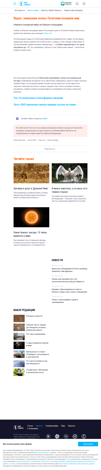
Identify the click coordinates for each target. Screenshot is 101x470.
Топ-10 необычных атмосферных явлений (38, 97)
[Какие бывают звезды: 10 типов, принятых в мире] (31, 217)
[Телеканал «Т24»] (83, 437)
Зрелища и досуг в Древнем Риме (31, 188)
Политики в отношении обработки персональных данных (62, 461)
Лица (63, 426)
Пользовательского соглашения (27, 461)
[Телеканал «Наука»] (48, 437)
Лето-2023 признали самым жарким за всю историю (45, 104)
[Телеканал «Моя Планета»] (24, 3)
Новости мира (32, 10)
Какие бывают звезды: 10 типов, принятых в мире (30, 234)
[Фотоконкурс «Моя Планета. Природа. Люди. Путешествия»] (66, 3)
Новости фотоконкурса (73, 10)
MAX (45, 119)
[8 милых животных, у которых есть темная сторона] (69, 173)
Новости (57, 260)
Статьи (30, 426)
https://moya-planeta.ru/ (42, 452)
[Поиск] (77, 3)
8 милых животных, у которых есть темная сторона (69, 190)
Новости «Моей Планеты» (51, 10)
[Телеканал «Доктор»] (66, 437)
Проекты (71, 426)
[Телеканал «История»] (75, 437)
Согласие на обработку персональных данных (77, 464)
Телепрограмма (51, 426)
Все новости (20, 10)
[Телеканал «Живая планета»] (57, 437)
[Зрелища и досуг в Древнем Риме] (31, 173)
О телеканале (32, 428)
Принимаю (88, 444)
